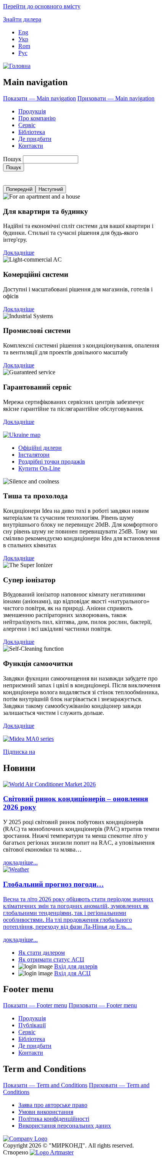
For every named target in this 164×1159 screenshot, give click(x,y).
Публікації (32, 1025)
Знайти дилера (22, 19)
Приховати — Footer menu (103, 1005)
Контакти (30, 145)
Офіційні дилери (40, 448)
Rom (24, 46)
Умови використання (45, 1112)
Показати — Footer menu (35, 1005)
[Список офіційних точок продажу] (21, 435)
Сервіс (26, 125)
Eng (23, 32)
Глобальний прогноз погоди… (53, 884)
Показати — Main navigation (39, 98)
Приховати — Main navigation (115, 98)
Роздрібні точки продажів (51, 461)
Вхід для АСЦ (72, 973)
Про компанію (37, 118)
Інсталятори (34, 454)
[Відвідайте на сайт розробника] (52, 1152)
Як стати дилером (41, 952)
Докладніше (18, 252)
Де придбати (34, 139)
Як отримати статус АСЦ (51, 959)
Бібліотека (31, 132)
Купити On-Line (39, 468)
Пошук (12, 159)
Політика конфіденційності (53, 1118)
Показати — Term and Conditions (45, 1085)
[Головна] (17, 66)
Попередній (19, 189)
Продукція (32, 111)
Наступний (51, 189)
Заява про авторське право (52, 1105)
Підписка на (19, 751)
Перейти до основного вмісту (41, 6)
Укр (23, 39)
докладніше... (20, 862)
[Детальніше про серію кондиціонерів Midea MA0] (28, 738)
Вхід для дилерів (76, 966)
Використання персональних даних (64, 1125)
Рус (22, 53)
